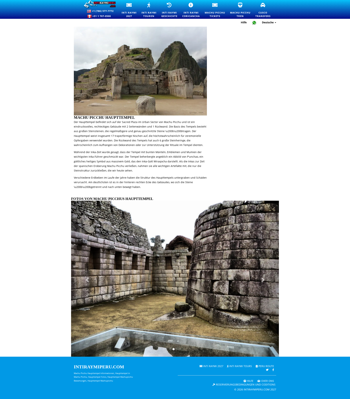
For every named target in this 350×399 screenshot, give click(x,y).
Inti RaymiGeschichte (169, 10)
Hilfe (244, 22)
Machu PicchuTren (240, 10)
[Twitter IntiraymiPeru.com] (267, 369)
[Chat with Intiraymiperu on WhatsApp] (254, 22)
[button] (86, 279)
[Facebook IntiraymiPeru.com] (273, 369)
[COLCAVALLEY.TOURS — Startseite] (98, 4)
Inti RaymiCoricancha (191, 10)
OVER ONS (267, 381)
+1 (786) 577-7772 (102, 11)
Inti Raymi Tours (240, 366)
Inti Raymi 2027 (213, 366)
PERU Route (266, 366)
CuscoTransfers (263, 10)
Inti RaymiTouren (149, 10)
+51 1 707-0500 (102, 16)
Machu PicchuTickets (215, 10)
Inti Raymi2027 (129, 10)
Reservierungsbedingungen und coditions (245, 384)
